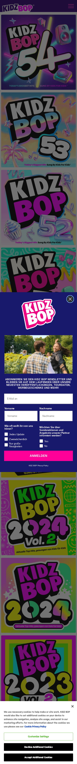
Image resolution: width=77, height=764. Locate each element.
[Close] (72, 706)
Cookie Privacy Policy (35, 726)
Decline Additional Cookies (38, 746)
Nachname (45, 408)
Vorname (9, 408)
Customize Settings (38, 736)
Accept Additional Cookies (38, 757)
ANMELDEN (38, 455)
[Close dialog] (70, 299)
